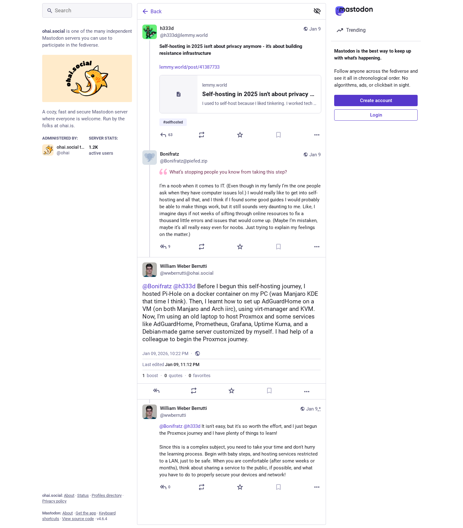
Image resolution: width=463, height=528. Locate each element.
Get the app (86, 513)
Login (376, 115)
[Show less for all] (317, 11)
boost (150, 375)
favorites (199, 375)
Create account (376, 100)
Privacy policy (54, 501)
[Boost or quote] (201, 135)
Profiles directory (107, 495)
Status (83, 495)
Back (156, 11)
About (69, 495)
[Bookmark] (278, 135)
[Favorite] (240, 135)
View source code (78, 518)
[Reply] (156, 390)
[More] (317, 135)
